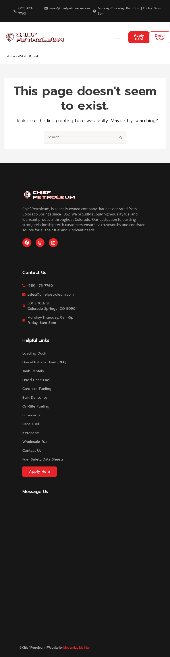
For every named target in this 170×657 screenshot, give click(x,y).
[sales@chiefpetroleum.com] (46, 8)
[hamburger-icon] (117, 37)
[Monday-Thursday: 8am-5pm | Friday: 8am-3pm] (94, 11)
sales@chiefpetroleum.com (69, 8)
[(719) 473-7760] (15, 11)
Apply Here (39, 471)
